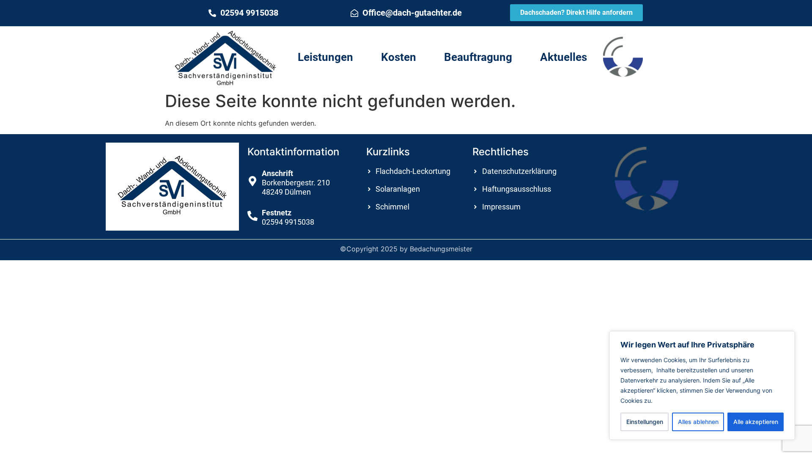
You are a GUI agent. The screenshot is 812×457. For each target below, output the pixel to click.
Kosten (398, 57)
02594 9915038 (249, 13)
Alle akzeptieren (755, 421)
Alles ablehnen (698, 421)
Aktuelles (563, 57)
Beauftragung (478, 57)
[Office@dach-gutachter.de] (354, 13)
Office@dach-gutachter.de (412, 13)
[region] (702, 385)
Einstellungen (644, 421)
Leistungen (325, 57)
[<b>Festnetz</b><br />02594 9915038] (252, 216)
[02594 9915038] (212, 13)
